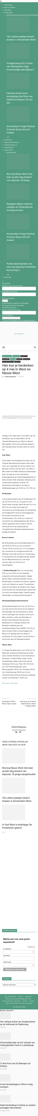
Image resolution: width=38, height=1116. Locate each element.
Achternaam (18, 962)
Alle (8, 15)
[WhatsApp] (9, 384)
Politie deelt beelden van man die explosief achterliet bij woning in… (21, 266)
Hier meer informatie (10, 683)
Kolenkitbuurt (9, 147)
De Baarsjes (8, 5)
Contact (31, 1001)
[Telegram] (24, 384)
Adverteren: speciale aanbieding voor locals (18, 999)
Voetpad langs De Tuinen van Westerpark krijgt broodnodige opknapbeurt (20, 66)
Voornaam (6, 955)
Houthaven (13, 15)
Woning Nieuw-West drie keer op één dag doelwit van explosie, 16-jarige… (19, 177)
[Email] (14, 384)
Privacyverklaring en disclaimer (13, 305)
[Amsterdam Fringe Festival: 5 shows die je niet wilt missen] (21, 114)
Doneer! (25, 1001)
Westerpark (8, 12)
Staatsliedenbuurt (10, 145)
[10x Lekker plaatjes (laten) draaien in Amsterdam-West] (21, 24)
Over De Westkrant (10, 996)
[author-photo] (19, 724)
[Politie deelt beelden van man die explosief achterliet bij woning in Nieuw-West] (21, 251)
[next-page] (9, 137)
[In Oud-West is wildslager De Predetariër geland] (19, 812)
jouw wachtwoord (8, 298)
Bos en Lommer (9, 7)
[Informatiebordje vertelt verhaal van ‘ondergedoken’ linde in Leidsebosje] (19, 1036)
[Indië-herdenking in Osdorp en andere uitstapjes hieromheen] (19, 1099)
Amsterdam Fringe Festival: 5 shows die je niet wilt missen (21, 129)
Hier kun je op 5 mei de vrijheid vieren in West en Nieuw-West (28, 704)
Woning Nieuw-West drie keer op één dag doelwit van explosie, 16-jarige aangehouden (19, 771)
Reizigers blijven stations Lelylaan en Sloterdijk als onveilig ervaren (20, 207)
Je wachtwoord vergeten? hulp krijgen (15, 303)
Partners (20, 996)
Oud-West (7, 10)
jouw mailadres (7, 316)
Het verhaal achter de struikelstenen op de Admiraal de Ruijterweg (17, 1023)
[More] (28, 384)
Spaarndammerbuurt (24, 15)
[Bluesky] (21, 732)
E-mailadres (18, 949)
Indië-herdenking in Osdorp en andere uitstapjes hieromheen (18, 1106)
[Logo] (15, 360)
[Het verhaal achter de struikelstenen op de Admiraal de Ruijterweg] (19, 1015)
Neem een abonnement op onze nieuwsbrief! (19, 1003)
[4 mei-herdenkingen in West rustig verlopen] (19, 1078)
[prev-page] (7, 137)
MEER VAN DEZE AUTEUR (13, 745)
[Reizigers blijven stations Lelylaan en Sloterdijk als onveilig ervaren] (21, 192)
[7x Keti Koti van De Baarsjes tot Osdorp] (19, 1057)
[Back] (3, 281)
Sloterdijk (12, 152)
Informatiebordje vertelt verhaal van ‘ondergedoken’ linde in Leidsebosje (17, 1043)
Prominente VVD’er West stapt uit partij (9, 703)
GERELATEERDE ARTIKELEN (15, 741)
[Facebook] (4, 384)
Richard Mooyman (10, 376)
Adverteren (28, 996)
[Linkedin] (19, 384)
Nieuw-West (8, 150)
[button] (3, 347)
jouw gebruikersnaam (10, 291)
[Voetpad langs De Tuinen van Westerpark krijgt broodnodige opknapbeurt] (21, 51)
